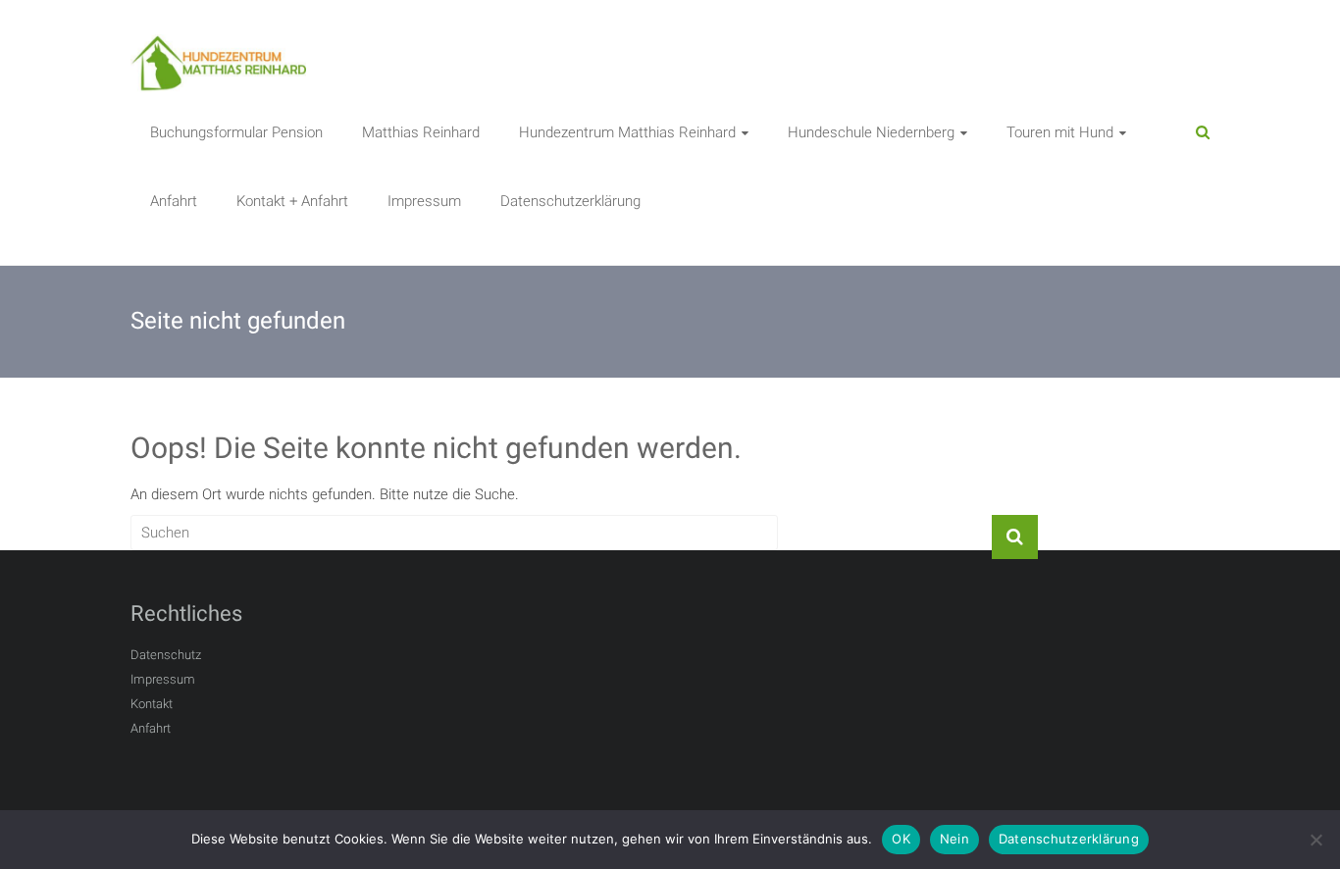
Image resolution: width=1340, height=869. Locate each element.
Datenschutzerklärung (570, 201)
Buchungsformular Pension (236, 132)
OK (901, 838)
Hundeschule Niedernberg (871, 132)
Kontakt (151, 703)
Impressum (424, 201)
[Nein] (1315, 839)
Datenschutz (165, 654)
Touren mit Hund (1059, 132)
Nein (954, 838)
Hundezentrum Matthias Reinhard (627, 132)
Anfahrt (173, 201)
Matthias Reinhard (421, 132)
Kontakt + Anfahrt (292, 201)
